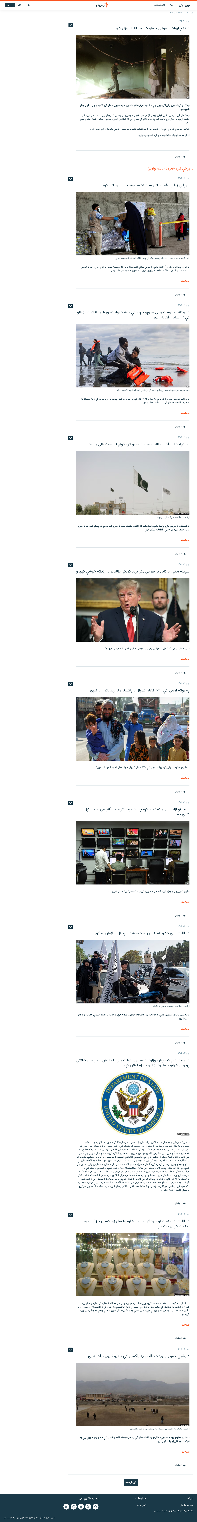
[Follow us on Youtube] (81, 1507)
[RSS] (66, 1507)
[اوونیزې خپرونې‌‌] (19, 5)
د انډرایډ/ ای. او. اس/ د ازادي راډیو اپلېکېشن (173, 1511)
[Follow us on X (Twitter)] (88, 1507)
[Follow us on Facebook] (95, 1507)
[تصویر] (29, 5)
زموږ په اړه (141, 1505)
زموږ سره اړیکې (186, 1505)
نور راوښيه (130, 1482)
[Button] (180, 157)
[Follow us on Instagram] (73, 1507)
